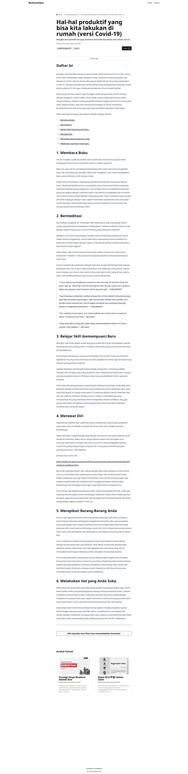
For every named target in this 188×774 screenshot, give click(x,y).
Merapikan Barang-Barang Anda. (75, 138)
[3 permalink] (117, 337)
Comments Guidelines (94, 768)
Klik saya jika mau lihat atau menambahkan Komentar (94, 633)
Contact (156, 3)
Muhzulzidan (36, 2)
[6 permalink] (118, 581)
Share (125, 48)
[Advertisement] (94, 709)
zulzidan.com (96, 771)
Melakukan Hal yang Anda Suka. (74, 143)
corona (76, 48)
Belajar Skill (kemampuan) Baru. (74, 129)
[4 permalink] (84, 416)
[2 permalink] (83, 216)
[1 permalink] (89, 153)
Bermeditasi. (66, 124)
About (150, 3)
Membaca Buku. (67, 120)
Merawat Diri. (66, 134)
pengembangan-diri (64, 48)
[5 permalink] (118, 511)
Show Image (94, 58)
